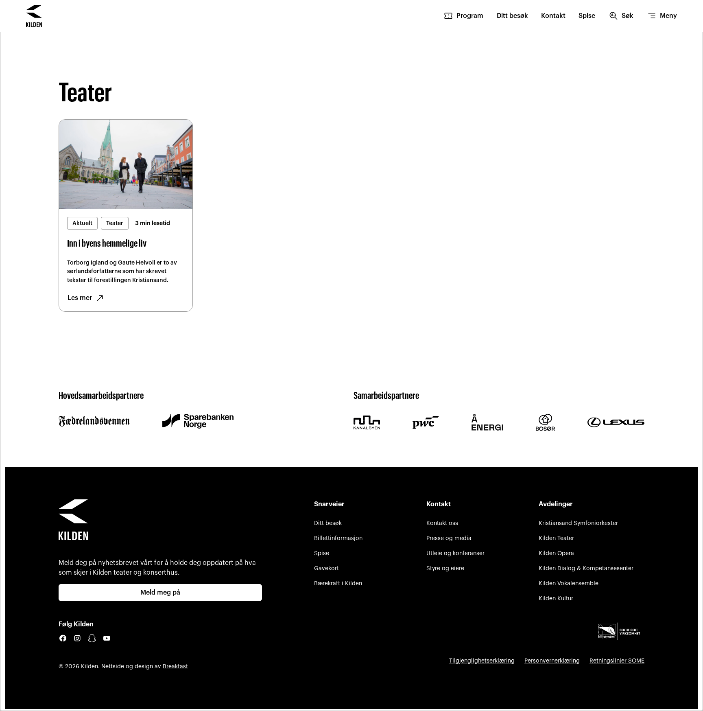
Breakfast (175, 666)
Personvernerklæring (552, 661)
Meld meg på (160, 592)
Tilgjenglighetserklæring (482, 661)
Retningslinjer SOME (616, 661)
